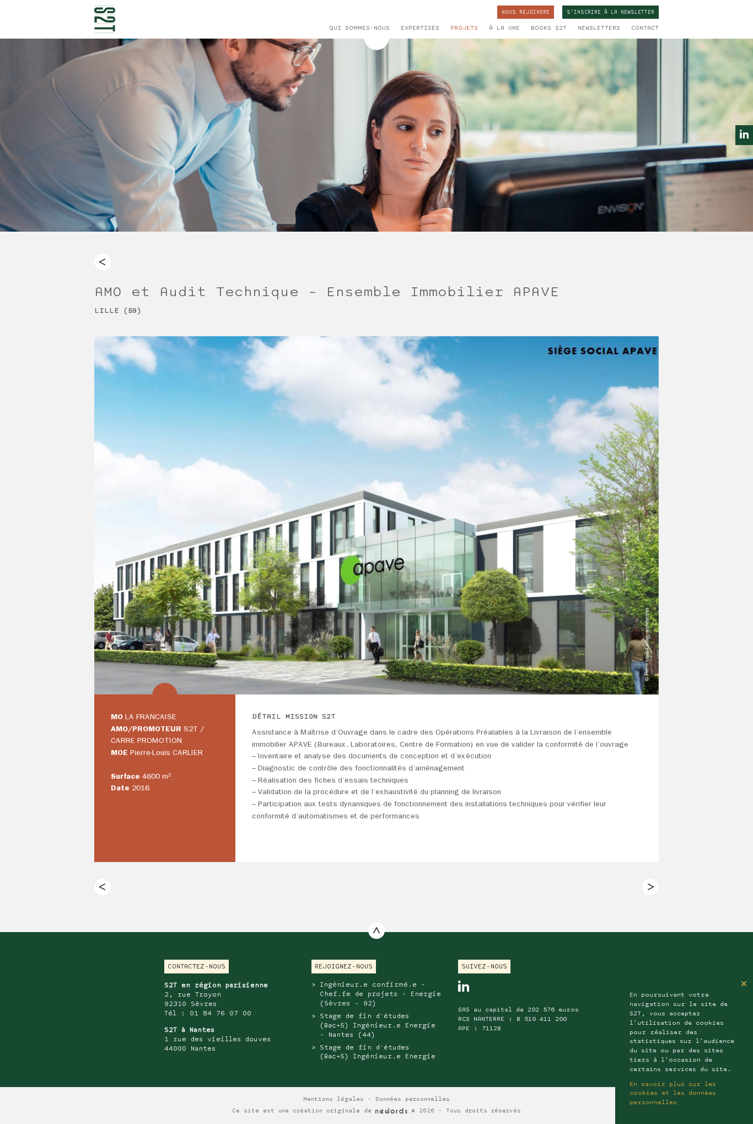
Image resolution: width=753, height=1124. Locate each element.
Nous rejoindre (526, 12)
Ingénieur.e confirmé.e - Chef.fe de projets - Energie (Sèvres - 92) (380, 994)
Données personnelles (412, 1099)
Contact (645, 28)
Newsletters (599, 28)
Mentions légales (333, 1099)
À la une (504, 28)
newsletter (610, 12)
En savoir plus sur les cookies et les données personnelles (673, 1093)
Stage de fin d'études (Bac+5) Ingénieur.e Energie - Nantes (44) (377, 1026)
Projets (464, 28)
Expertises (420, 28)
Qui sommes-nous (359, 28)
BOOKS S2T (549, 28)
